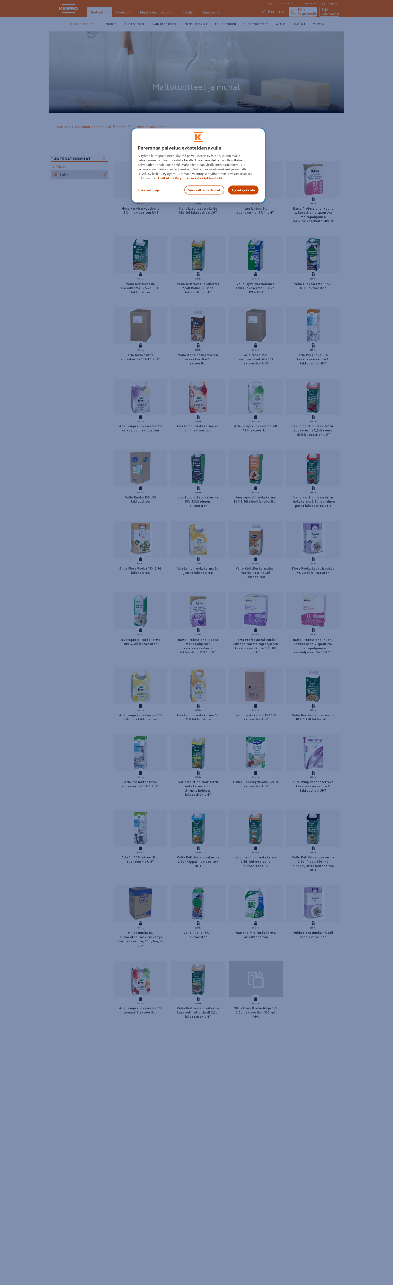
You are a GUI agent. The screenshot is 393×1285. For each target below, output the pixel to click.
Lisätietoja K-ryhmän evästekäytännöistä (189, 178)
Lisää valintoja (149, 190)
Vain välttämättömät (204, 190)
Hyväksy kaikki (243, 190)
